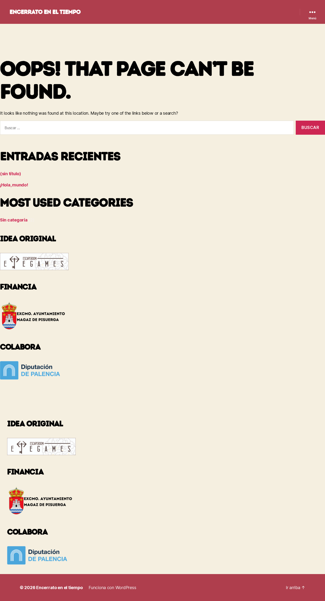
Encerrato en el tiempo (45, 12)
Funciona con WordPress (112, 587)
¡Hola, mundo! (14, 184)
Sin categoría (14, 219)
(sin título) (10, 173)
